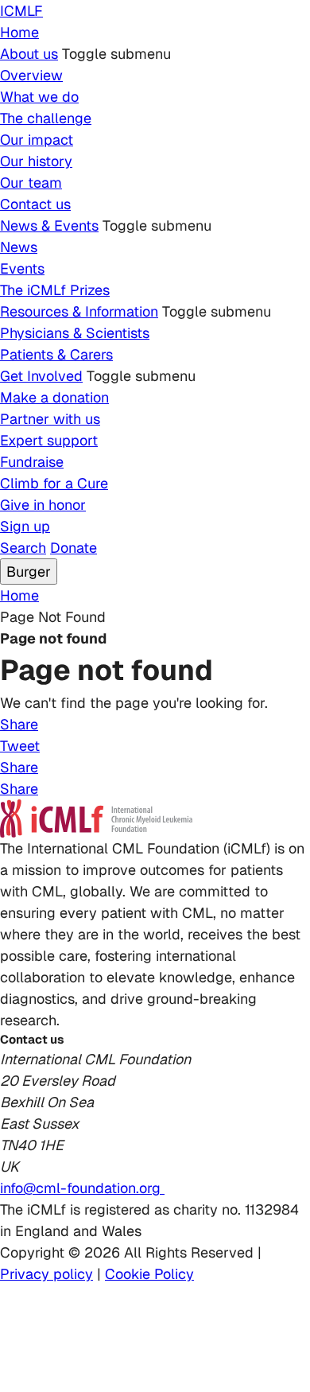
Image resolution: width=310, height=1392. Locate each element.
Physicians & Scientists (74, 333)
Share (19, 724)
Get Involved (41, 376)
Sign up (25, 526)
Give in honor (43, 505)
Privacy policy (46, 1274)
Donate (73, 548)
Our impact (36, 139)
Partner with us (50, 419)
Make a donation (54, 397)
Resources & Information (79, 311)
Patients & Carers (56, 354)
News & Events (49, 225)
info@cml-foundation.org (82, 1188)
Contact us (35, 204)
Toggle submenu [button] (116, 54)
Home (19, 32)
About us (29, 54)
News (18, 247)
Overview (31, 75)
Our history (36, 161)
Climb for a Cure (54, 483)
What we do (39, 96)
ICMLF (21, 11)
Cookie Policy (149, 1274)
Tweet (20, 746)
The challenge (45, 118)
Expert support (49, 440)
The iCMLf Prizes (55, 290)
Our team (31, 182)
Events (22, 268)
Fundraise (32, 462)
